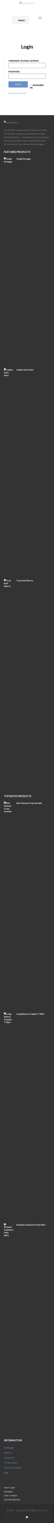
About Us (8, 1452)
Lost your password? (17, 93)
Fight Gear (9, 1488)
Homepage (9, 1447)
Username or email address (24, 61)
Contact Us (9, 1457)
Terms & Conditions (13, 1467)
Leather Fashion (12, 1500)
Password (14, 71)
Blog (6, 1472)
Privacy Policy (10, 1462)
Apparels (8, 1492)
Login (27, 47)
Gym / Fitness (10, 1496)
